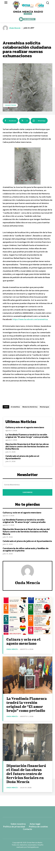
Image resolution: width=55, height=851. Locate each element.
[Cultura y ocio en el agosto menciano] (27, 616)
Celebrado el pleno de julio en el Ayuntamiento (22, 457)
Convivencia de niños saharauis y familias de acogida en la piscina (25, 549)
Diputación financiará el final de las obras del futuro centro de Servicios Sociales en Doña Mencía (27, 446)
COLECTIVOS (10, 105)
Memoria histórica (29, 407)
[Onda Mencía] (6, 28)
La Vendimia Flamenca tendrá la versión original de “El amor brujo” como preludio (26, 436)
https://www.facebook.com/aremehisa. (30, 319)
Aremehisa (15, 407)
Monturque (44, 407)
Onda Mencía (14, 28)
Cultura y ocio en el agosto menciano (24, 427)
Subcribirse (27, 492)
